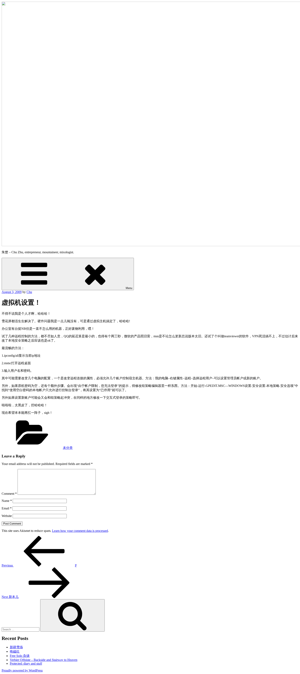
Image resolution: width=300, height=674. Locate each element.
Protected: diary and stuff (26, 663)
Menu (129, 288)
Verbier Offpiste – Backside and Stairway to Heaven (43, 660)
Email (7, 508)
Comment (9, 493)
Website (7, 516)
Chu (29, 292)
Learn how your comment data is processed (80, 530)
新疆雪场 (16, 647)
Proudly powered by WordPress (22, 670)
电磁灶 (15, 651)
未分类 (68, 447)
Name (7, 500)
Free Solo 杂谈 (20, 655)
